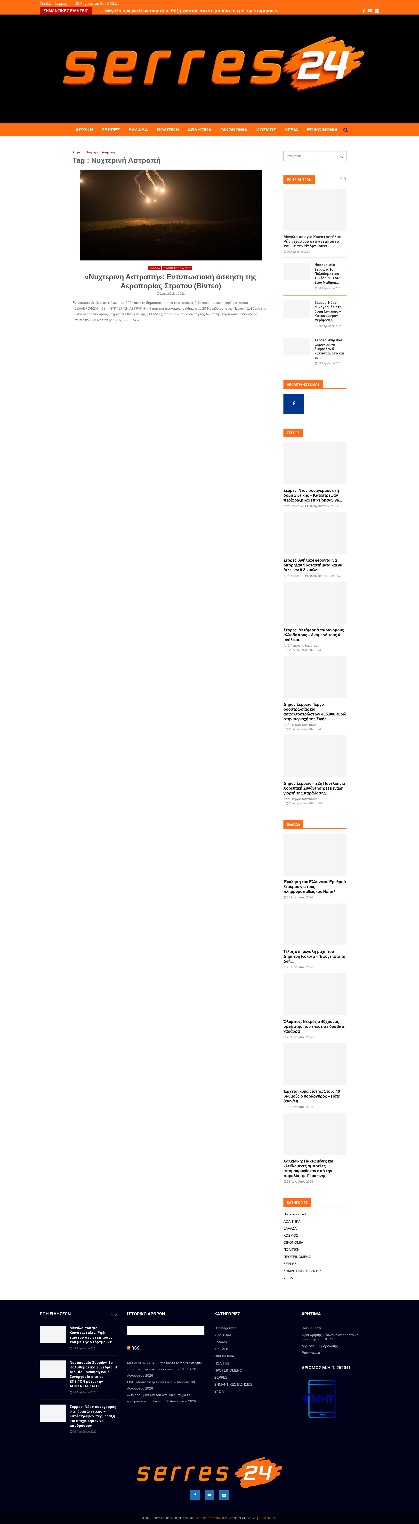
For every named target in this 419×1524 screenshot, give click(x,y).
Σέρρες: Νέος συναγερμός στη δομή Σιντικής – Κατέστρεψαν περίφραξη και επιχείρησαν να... (312, 495)
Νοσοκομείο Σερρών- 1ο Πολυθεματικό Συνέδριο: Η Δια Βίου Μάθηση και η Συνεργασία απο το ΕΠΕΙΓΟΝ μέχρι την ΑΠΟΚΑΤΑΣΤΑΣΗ (93, 1374)
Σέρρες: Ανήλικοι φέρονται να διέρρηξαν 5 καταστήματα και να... (329, 349)
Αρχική (84, 129)
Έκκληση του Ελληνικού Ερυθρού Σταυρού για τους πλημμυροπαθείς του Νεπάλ (314, 887)
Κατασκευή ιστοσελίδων (211, 1518)
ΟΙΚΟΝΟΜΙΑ (234, 129)
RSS (135, 1348)
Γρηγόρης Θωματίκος (305, 645)
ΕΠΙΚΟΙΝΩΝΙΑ (267, 1518)
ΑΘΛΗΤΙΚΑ (200, 129)
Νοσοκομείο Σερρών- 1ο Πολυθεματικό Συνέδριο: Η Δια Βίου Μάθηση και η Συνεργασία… (197, 10)
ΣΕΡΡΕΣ (111, 129)
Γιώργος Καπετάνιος (304, 725)
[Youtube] (209, 1495)
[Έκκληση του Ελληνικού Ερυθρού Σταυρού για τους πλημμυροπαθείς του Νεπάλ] (314, 855)
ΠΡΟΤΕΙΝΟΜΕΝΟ (297, 1257)
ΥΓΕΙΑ (291, 129)
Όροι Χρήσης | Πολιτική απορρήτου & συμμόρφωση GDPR (330, 1337)
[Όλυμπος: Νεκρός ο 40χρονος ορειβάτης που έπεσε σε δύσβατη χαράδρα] (314, 994)
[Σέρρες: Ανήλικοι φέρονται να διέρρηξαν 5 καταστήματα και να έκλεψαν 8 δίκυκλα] (296, 346)
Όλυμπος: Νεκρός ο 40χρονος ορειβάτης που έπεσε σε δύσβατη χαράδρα (314, 1026)
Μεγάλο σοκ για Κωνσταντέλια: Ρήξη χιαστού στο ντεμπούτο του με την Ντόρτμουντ (312, 241)
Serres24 (297, 506)
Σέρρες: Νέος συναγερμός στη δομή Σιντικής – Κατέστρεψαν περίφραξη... (328, 311)
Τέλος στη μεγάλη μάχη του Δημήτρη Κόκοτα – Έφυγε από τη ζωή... (314, 956)
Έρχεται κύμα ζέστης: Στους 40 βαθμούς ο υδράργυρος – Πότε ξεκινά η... (311, 1096)
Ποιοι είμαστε (312, 1328)
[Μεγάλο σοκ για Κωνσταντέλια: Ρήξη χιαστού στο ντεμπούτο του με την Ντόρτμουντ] (314, 210)
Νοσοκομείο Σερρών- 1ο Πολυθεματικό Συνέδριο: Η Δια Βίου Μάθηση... (327, 273)
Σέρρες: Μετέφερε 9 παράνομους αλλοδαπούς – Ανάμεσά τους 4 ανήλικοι (313, 635)
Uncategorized (294, 1214)
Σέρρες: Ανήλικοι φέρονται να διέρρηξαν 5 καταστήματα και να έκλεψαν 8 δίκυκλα (312, 565)
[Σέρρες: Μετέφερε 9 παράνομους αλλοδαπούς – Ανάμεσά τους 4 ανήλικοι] (314, 603)
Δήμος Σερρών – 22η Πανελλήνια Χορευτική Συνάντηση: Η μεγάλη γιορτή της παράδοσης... (314, 788)
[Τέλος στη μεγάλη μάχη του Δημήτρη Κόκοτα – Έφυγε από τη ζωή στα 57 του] (314, 924)
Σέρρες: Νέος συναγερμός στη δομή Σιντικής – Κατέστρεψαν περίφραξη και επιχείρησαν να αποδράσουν (93, 1416)
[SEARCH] (341, 156)
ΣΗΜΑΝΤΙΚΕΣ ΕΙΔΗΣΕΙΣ (177, 268)
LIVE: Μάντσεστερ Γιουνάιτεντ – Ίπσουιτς (158, 1382)
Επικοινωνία (322, 129)
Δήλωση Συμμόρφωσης (320, 1346)
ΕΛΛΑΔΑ (138, 129)
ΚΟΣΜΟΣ (266, 129)
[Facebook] (195, 1495)
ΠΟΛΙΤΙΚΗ (168, 129)
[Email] (224, 1495)
